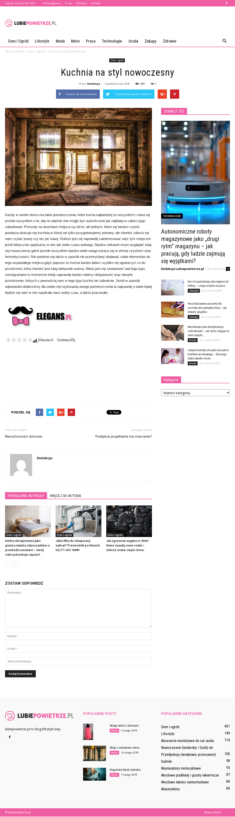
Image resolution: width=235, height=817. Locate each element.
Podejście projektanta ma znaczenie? (123, 436)
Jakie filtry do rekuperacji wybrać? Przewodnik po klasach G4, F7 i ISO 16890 (78, 545)
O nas (68, 3)
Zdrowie (169, 41)
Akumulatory (170, 789)
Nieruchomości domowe (23, 436)
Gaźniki (166, 761)
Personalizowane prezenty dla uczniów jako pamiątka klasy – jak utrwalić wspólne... (207, 308)
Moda (60, 41)
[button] (224, 41)
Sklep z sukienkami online (124, 747)
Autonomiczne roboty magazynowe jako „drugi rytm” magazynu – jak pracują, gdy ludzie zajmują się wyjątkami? (193, 246)
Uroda (133, 41)
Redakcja (93, 83)
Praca (90, 41)
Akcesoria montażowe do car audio (187, 740)
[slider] (19, 339)
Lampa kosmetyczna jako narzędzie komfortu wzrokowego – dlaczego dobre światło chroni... (208, 354)
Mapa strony (212, 812)
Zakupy (151, 41)
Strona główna (52, 3)
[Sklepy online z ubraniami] (88, 732)
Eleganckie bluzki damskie (125, 769)
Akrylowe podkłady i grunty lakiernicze (190, 775)
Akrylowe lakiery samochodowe (185, 782)
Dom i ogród (18, 41)
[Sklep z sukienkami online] (94, 753)
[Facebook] (226, 3)
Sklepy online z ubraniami (124, 725)
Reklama (81, 3)
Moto (75, 41)
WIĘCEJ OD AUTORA (65, 496)
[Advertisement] (146, 23)
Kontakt (96, 3)
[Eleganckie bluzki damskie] (94, 774)
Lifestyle (42, 41)
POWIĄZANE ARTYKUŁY (26, 496)
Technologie (112, 41)
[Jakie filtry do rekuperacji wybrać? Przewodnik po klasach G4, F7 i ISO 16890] (78, 521)
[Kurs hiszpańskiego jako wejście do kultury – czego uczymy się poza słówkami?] (172, 287)
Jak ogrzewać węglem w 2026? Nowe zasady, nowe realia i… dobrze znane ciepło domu (127, 545)
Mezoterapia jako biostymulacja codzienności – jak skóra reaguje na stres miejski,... (208, 331)
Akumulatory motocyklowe (181, 768)
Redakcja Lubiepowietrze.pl (182, 269)
